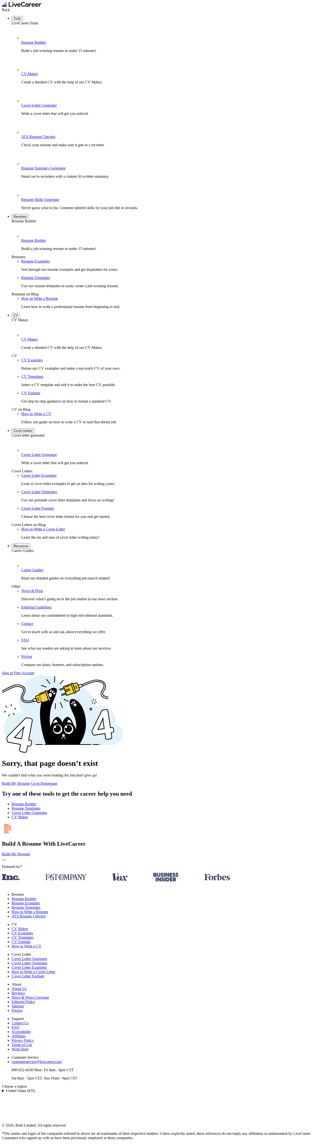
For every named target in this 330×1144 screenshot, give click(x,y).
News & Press (32, 591)
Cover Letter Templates (39, 492)
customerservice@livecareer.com (37, 1062)
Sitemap (18, 1006)
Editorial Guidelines (36, 607)
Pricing (26, 656)
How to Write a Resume (39, 298)
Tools (17, 18)
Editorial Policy (23, 1002)
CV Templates (32, 376)
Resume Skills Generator (40, 200)
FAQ (25, 640)
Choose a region (14, 1086)
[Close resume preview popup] (4, 859)
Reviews (18, 993)
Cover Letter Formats (37, 508)
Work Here (20, 1049)
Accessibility (21, 1032)
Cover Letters (23, 431)
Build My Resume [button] (16, 854)
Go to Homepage (44, 783)
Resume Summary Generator (43, 168)
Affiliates (19, 1036)
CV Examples (32, 360)
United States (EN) (20, 1091)
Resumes (20, 216)
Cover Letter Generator (39, 105)
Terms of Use (22, 1045)
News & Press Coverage (30, 997)
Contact (27, 624)
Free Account (24, 673)
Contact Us (20, 1023)
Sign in (7, 673)
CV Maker (29, 74)
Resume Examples (35, 261)
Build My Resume (16, 783)
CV (16, 315)
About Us (19, 989)
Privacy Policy (23, 1040)
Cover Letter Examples (39, 475)
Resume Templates (35, 278)
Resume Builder (33, 42)
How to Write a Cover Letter (43, 529)
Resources (21, 546)
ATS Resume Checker (38, 137)
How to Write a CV (36, 414)
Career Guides (32, 570)
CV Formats (30, 393)
